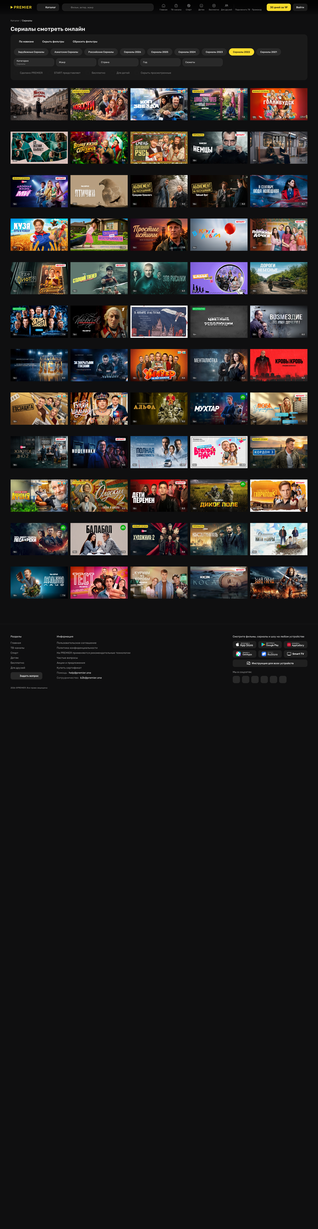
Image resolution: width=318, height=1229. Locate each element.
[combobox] (34, 62)
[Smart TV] (295, 654)
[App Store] (244, 644)
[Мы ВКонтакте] (245, 679)
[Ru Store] (270, 654)
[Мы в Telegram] (236, 679)
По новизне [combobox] (26, 41)
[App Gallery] (295, 644)
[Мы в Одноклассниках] (255, 679)
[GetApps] (244, 654)
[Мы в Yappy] (283, 679)
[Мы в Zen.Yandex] (264, 679)
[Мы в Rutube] (273, 679)
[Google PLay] (270, 644)
